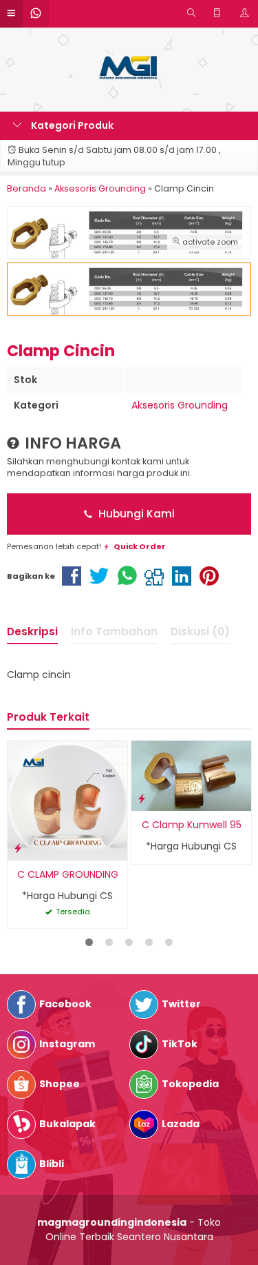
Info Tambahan (114, 631)
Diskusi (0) (200, 631)
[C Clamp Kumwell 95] (191, 775)
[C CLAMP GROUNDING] (67, 800)
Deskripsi (32, 631)
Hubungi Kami (135, 513)
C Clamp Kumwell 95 (191, 825)
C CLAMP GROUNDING (67, 874)
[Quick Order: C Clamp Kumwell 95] (142, 798)
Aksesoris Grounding (179, 405)
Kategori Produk (71, 125)
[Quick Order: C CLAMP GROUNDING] (18, 847)
